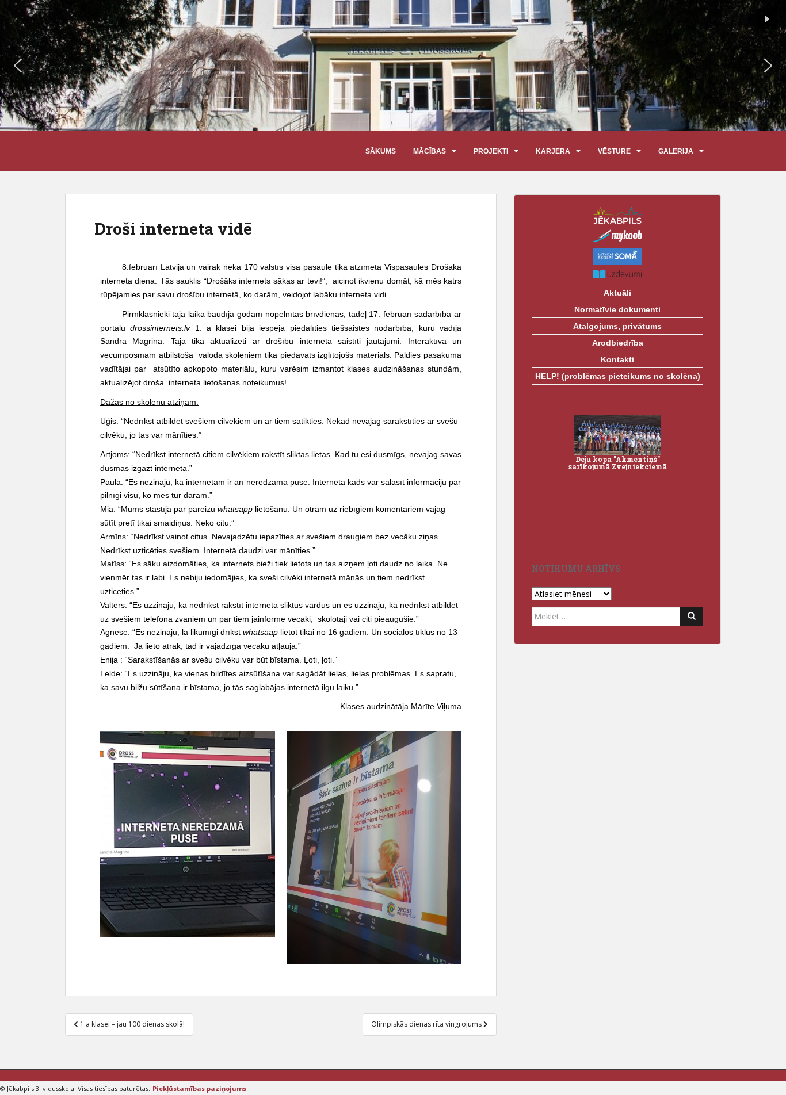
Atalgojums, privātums (617, 326)
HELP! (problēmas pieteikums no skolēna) (617, 376)
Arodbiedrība (617, 342)
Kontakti (617, 359)
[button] (767, 19)
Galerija (675, 151)
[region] (393, 65)
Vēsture (614, 151)
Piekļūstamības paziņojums (199, 1088)
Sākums (380, 151)
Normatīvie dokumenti (617, 309)
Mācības (429, 151)
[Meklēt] (691, 616)
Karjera (553, 151)
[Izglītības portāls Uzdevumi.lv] (617, 274)
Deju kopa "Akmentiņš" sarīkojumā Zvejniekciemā (617, 462)
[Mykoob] (617, 235)
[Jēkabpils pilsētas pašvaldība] (617, 215)
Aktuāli (617, 292)
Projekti (491, 151)
